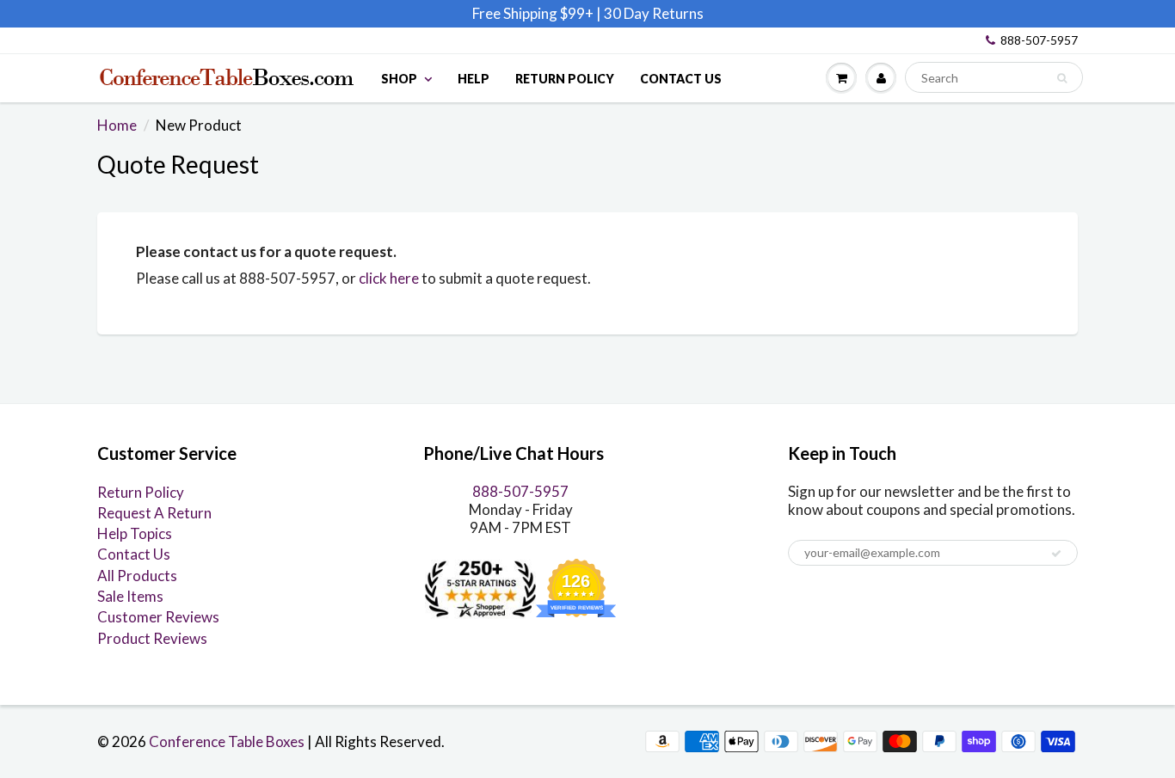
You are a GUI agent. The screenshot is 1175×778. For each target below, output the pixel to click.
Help (473, 78)
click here (389, 278)
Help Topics (134, 533)
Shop (399, 78)
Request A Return (154, 513)
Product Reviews (152, 638)
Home (117, 125)
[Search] (1061, 78)
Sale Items (130, 596)
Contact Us (681, 78)
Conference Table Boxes (227, 741)
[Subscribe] (1056, 553)
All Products (137, 576)
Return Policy (564, 78)
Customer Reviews (158, 617)
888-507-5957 (1039, 40)
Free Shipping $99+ (534, 13)
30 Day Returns (654, 13)
